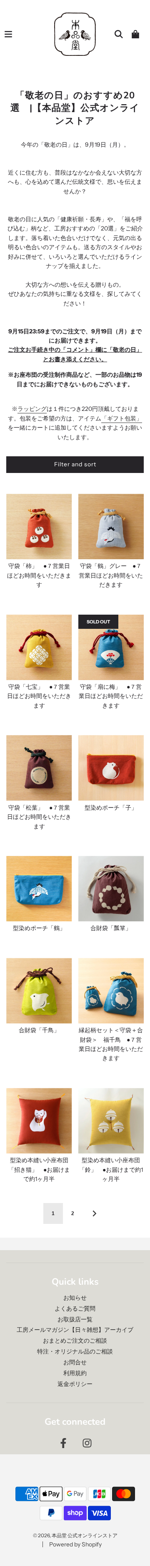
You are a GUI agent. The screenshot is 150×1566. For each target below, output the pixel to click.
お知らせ (75, 1297)
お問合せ (75, 1362)
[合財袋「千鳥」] (39, 991)
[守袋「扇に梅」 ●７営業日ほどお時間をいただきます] (111, 647)
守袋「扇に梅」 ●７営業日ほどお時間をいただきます (111, 696)
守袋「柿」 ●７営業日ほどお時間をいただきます (39, 575)
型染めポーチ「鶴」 (39, 928)
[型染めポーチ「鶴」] (39, 889)
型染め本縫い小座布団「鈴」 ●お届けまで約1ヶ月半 (111, 1169)
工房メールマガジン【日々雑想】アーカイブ (75, 1329)
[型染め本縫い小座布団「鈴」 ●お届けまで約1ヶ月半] (111, 1121)
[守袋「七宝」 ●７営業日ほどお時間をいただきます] (39, 647)
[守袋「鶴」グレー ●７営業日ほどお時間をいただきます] (111, 527)
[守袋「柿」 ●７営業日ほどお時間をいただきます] (39, 527)
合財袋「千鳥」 (39, 1030)
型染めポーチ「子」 (111, 807)
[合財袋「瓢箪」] (111, 889)
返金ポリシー (75, 1384)
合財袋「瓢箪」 (110, 928)
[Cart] (135, 34)
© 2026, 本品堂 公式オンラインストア (75, 1535)
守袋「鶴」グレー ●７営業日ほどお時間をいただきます (111, 575)
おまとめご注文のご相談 (75, 1340)
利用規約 (75, 1373)
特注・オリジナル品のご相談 (75, 1351)
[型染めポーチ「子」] (111, 768)
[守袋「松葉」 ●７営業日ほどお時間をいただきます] (39, 768)
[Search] (118, 34)
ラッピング (32, 409)
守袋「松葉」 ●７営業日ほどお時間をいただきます (39, 817)
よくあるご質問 (75, 1308)
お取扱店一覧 (75, 1319)
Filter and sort (75, 464)
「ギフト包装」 (121, 418)
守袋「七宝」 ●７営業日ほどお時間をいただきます (39, 696)
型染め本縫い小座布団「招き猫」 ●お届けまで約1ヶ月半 (39, 1169)
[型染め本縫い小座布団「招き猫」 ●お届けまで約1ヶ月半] (39, 1121)
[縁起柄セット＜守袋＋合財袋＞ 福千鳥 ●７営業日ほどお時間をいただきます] (111, 991)
